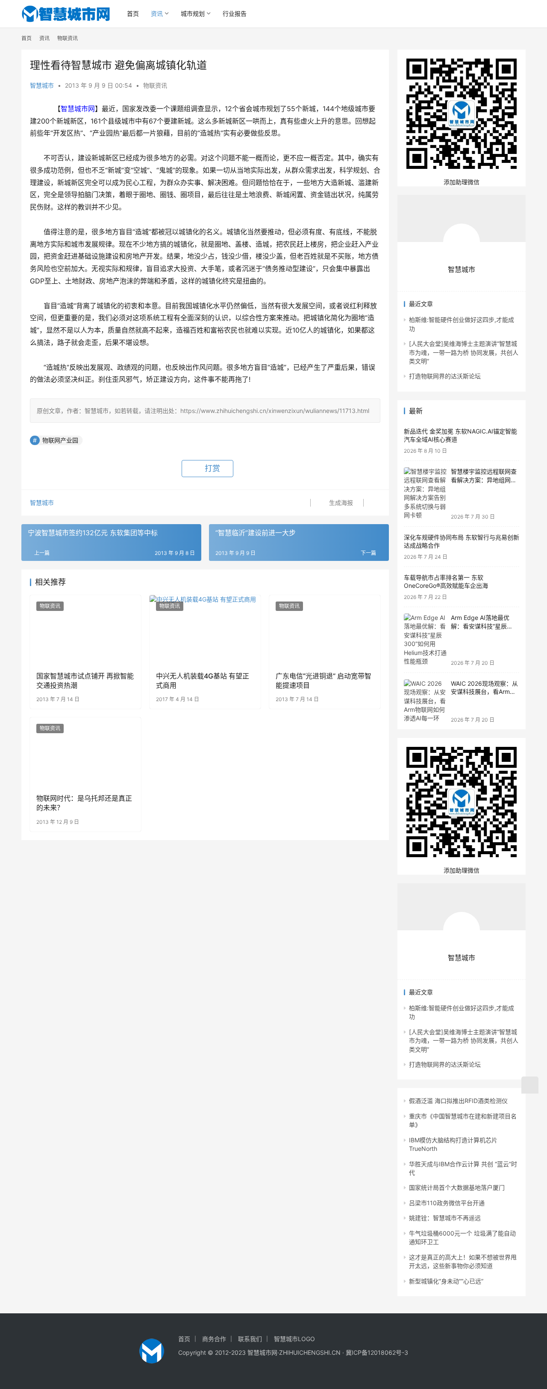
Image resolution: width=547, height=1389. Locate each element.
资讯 (157, 13)
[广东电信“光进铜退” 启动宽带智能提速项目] (324, 629)
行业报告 (235, 13)
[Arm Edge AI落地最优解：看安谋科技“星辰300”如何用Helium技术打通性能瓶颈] (425, 639)
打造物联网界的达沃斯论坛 (445, 376)
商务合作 (214, 1338)
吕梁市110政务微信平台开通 (447, 1202)
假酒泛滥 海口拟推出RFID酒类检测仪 (458, 1100)
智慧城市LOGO (294, 1338)
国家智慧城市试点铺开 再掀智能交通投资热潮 (85, 681)
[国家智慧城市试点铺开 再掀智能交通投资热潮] (85, 629)
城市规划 (193, 13)
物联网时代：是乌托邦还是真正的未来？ (84, 803)
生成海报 (340, 502)
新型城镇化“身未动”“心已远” (446, 1281)
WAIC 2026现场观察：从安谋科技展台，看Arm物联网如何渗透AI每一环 (484, 692)
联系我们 (250, 1338)
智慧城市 (42, 85)
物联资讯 (155, 85)
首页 (133, 13)
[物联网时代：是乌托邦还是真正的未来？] (85, 752)
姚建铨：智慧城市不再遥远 (445, 1217)
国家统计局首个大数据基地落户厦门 (457, 1187)
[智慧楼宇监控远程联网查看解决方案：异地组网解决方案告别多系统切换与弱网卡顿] (425, 493)
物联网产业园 (60, 440)
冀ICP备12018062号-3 (377, 1352)
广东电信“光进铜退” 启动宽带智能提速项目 (323, 681)
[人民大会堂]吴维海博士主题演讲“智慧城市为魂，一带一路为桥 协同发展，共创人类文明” (463, 352)
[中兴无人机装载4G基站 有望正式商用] (205, 629)
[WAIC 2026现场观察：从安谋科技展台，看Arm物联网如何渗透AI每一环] (425, 701)
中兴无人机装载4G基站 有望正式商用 (202, 681)
